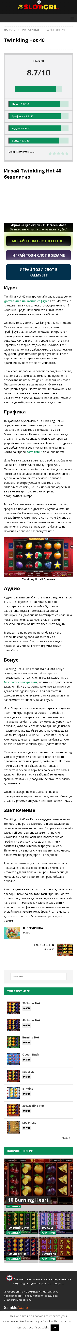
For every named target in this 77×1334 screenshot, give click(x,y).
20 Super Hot (31, 1003)
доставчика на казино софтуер (26, 301)
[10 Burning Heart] (38, 1185)
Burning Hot (30, 1037)
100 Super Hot (16, 1254)
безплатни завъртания (21, 682)
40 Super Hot (31, 1020)
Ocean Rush (30, 1054)
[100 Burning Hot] (21, 1224)
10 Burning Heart (28, 1199)
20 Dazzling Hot (33, 1106)
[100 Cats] (55, 1224)
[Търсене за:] (39, 976)
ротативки (34, 452)
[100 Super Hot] (21, 1250)
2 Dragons (48, 1254)
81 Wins (27, 1088)
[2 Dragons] (55, 1250)
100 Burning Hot (18, 1227)
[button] (71, 18)
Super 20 (28, 1071)
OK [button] (54, 1327)
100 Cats (47, 1227)
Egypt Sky (29, 1123)
